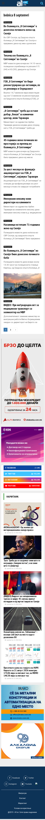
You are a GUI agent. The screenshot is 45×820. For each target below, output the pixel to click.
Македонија (8, 22)
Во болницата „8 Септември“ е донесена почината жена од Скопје (20, 29)
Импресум (22, 793)
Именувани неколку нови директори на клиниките (17, 200)
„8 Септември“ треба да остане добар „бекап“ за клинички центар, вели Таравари (21, 114)
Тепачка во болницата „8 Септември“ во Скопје (17, 57)
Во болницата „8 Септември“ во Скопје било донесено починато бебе (21, 254)
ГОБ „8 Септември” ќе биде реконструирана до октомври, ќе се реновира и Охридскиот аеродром (22, 87)
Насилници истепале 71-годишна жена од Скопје (22, 226)
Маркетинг (22, 803)
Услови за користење (22, 808)
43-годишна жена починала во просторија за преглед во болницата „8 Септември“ (20, 143)
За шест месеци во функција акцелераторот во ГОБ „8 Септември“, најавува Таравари (21, 172)
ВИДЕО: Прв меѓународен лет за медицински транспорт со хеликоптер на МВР (21, 308)
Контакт (22, 798)
